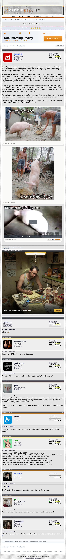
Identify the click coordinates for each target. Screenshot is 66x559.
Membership (37, 16)
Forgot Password (16, 551)
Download (54, 239)
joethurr (17, 416)
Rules (46, 16)
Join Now (51, 38)
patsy (16, 385)
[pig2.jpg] (33, 173)
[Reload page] (3, 20)
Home (13, 16)
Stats (53, 16)
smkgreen (7, 322)
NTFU (61, 551)
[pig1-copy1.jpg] (33, 124)
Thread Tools (59, 45)
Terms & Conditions (26, 551)
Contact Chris (7, 551)
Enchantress (19, 521)
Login (28, 16)
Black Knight (19, 363)
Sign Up (21, 16)
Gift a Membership (48, 551)
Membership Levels (37, 551)
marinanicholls (20, 341)
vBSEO (39, 558)
